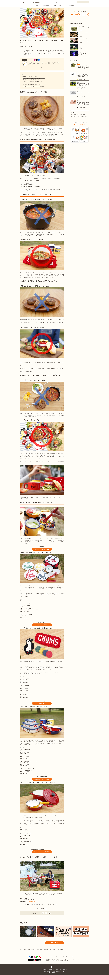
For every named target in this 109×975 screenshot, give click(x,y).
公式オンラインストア (61, 2)
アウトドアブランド (33, 904)
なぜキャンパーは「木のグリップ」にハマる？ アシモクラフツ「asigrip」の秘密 (83, 33)
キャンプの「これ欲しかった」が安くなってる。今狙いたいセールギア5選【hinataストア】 (83, 46)
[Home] (30, 2)
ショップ (52, 904)
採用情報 (61, 960)
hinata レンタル (51, 969)
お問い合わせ (59, 959)
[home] (54, 966)
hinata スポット (59, 969)
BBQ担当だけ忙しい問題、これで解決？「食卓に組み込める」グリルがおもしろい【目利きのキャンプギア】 (83, 40)
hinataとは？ (48, 959)
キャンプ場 (54, 5)
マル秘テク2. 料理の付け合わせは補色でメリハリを (33, 81)
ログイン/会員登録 (71, 2)
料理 (60, 5)
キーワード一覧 (77, 959)
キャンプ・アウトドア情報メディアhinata (27, 949)
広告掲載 (54, 959)
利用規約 (48, 960)
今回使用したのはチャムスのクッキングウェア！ (33, 84)
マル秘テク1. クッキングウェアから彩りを (32, 79)
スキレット (57, 904)
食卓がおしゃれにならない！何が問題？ (31, 76)
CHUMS (27, 904)
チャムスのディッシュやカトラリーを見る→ (42, 624)
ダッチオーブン (47, 904)
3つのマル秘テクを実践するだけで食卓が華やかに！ (34, 78)
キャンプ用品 (46, 5)
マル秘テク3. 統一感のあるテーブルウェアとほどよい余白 (35, 82)
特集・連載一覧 (54, 942)
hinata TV (65, 969)
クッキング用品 (40, 904)
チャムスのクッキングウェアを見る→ (42, 549)
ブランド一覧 (65, 959)
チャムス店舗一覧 (31, 901)
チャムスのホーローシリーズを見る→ (42, 779)
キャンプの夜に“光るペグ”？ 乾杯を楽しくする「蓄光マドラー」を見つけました (83, 52)
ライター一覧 (71, 959)
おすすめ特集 (37, 5)
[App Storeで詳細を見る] (31, 960)
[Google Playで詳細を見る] (38, 960)
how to (65, 5)
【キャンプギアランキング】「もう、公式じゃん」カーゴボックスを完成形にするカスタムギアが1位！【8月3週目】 (83, 27)
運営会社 (66, 960)
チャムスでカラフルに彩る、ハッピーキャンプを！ (33, 86)
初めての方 (71, 5)
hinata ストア (44, 969)
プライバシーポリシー (55, 960)
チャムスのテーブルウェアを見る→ (42, 703)
